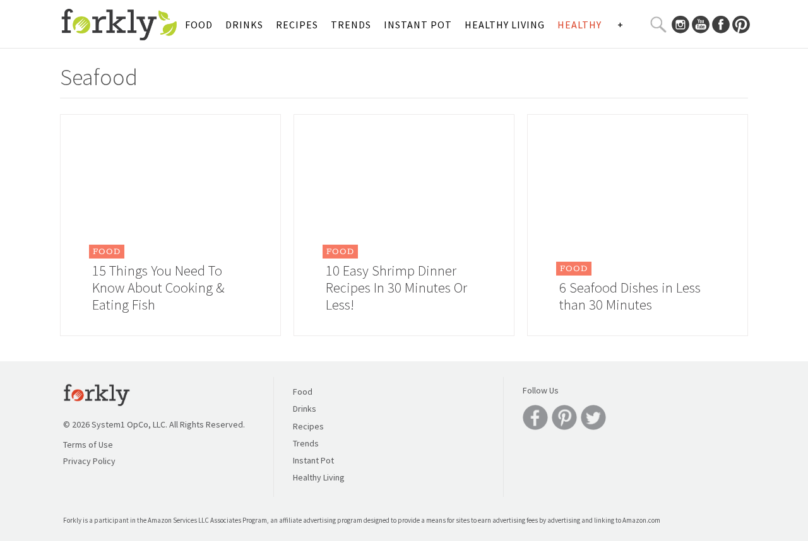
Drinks (244, 24)
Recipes (297, 24)
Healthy (579, 24)
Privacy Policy (89, 461)
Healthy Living (505, 24)
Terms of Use (88, 444)
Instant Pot (418, 24)
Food (199, 24)
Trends (351, 24)
